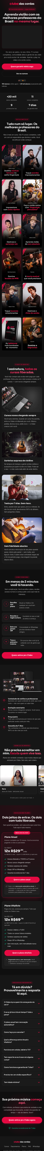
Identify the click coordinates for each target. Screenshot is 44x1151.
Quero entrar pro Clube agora (22, 1120)
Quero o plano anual (22, 880)
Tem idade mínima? (12, 1082)
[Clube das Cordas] (22, 3)
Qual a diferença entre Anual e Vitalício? (16, 1041)
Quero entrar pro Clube (22, 655)
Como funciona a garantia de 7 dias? (18, 1067)
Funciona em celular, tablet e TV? (17, 1050)
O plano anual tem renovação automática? (16, 1023)
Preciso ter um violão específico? (17, 1075)
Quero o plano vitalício (22, 953)
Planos (24, 1146)
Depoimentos (15, 1146)
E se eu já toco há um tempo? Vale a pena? (18, 1013)
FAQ (29, 1146)
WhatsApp (36, 1146)
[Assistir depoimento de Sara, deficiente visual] (18, 775)
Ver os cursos (22, 74)
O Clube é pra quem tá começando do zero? (19, 1003)
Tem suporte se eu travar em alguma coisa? (18, 1058)
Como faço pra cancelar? (14, 1032)
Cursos (6, 1146)
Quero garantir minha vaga (22, 66)
